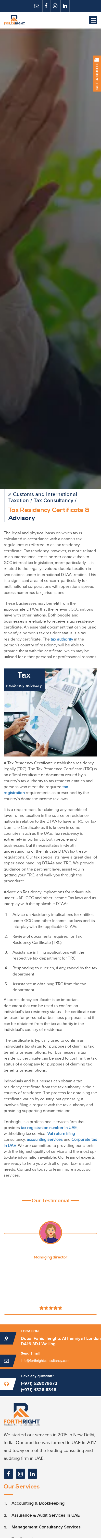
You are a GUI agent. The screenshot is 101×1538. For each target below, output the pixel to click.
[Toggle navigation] (93, 20)
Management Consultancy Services (46, 1527)
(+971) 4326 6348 (38, 1390)
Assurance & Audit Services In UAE (46, 1515)
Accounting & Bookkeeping (38, 1503)
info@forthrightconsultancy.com (45, 1360)
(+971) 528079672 (39, 1383)
